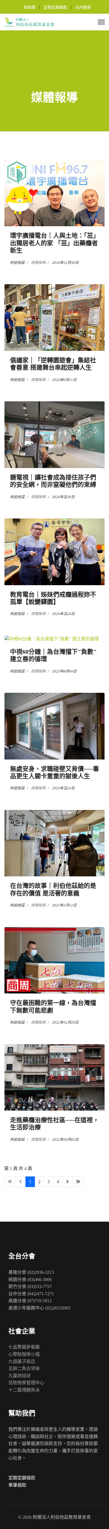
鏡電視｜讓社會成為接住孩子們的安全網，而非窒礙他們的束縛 (53, 481)
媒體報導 (38, 263)
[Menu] (101, 22)
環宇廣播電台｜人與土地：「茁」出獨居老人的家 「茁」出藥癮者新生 (54, 243)
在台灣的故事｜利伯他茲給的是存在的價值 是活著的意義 (53, 889)
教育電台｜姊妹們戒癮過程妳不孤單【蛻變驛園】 (53, 598)
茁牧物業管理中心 (26, 1382)
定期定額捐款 (55, 7)
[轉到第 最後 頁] (78, 1181)
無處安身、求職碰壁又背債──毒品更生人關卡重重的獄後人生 (54, 772)
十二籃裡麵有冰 (24, 1390)
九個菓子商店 (21, 1361)
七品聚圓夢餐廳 (24, 1347)
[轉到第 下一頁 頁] (67, 1181)
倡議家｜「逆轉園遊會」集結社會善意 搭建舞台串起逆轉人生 (53, 364)
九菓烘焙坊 (19, 1375)
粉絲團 (29, 7)
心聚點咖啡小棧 (24, 1354)
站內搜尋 (83, 7)
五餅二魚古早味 (24, 1368)
